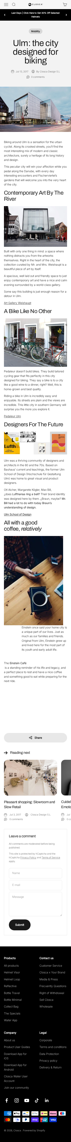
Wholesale (46, 1006)
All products (11, 965)
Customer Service (50, 965)
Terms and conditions (52, 1047)
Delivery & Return (50, 1067)
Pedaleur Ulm (12, 416)
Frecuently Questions (52, 986)
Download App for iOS (15, 1056)
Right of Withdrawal (51, 993)
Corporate (45, 1040)
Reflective (10, 986)
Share (38, 737)
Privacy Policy (28, 857)
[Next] (66, 14)
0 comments (38, 76)
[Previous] (4, 14)
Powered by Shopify (34, 1130)
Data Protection (49, 1054)
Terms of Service (51, 857)
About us (9, 1040)
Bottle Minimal (13, 999)
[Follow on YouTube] (26, 1100)
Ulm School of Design (17, 514)
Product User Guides (17, 1047)
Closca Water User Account (16, 1078)
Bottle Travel (12, 993)
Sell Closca (46, 999)
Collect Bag (11, 1006)
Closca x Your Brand (52, 972)
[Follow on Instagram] (16, 1100)
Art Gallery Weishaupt (17, 302)
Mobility (35, 31)
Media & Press (48, 979)
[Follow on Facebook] (6, 1100)
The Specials (12, 1013)
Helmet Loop (12, 979)
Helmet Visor (12, 972)
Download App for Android (15, 1067)
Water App (10, 1020)
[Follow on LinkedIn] (47, 1100)
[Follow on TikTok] (36, 1100)
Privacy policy (48, 1060)
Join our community (16, 1087)
